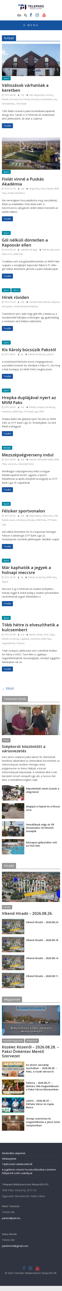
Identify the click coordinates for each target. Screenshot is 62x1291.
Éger (52, 634)
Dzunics (49, 95)
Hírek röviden (15, 297)
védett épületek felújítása (26, 306)
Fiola (43, 188)
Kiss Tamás (24, 99)
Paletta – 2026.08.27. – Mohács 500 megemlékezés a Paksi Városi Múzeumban (42, 1086)
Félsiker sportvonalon (23, 511)
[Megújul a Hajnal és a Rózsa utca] (13, 805)
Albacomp (48, 515)
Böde (40, 634)
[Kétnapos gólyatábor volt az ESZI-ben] (13, 840)
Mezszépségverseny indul (28, 455)
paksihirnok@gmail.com (15, 1246)
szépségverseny (26, 463)
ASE (31, 95)
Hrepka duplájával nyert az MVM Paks (29, 400)
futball (5, 99)
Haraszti (13, 99)
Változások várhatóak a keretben (25, 87)
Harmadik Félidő (45, 459)
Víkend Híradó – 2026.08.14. (42, 958)
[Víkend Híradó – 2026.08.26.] (31, 873)
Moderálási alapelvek (13, 1153)
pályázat (55, 302)
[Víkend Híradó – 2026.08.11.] (13, 974)
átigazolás (39, 95)
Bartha (32, 634)
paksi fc (50, 354)
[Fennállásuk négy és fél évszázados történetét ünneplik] (13, 823)
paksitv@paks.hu (11, 1218)
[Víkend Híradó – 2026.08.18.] (13, 938)
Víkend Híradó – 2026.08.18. (42, 940)
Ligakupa (24, 638)
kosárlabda (46, 99)
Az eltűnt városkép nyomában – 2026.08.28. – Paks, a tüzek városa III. (41, 1068)
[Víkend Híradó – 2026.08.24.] (13, 920)
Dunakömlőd (35, 302)
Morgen (31, 520)
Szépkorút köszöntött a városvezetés (23, 748)
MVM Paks (18, 254)
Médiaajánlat (9, 1158)
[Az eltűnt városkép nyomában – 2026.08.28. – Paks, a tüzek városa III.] (13, 1063)
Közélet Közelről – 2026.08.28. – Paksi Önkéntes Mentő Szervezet (30, 1051)
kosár (12, 520)
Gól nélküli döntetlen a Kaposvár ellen (25, 242)
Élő (19, 15)
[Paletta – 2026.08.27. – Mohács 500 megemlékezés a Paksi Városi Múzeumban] (13, 1081)
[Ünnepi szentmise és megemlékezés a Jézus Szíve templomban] (13, 1117)
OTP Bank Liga (31, 411)
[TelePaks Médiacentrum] (31, 5)
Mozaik (7, 447)
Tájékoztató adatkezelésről (17, 1164)
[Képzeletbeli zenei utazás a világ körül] (13, 787)
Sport (6, 78)
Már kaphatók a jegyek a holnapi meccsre (26, 570)
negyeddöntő (8, 643)
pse (55, 99)
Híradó (7, 907)
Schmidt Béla (8, 103)
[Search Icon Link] (25, 15)
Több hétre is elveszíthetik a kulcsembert (30, 627)
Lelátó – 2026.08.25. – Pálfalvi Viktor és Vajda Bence (40, 1104)
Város (16, 290)
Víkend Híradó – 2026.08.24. (42, 922)
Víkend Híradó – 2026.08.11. (42, 976)
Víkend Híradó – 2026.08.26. (27, 913)
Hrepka (40, 407)
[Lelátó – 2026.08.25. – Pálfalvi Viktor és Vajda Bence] (13, 1099)
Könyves (35, 99)
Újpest (5, 581)
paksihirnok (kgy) (29, 249)
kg (22, 354)
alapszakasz (35, 515)
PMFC (41, 411)
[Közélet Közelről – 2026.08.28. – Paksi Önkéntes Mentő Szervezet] (31, 1007)
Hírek (6, 740)
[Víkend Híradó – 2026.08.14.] (13, 956)
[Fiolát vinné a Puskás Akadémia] (31, 139)
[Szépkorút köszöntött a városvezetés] (31, 706)
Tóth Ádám (21, 103)
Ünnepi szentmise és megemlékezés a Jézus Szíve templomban (43, 1122)
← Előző (8, 688)
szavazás (12, 463)
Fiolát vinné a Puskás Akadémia (23, 181)
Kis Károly (40, 354)
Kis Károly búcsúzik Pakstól (29, 349)
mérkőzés (6, 411)
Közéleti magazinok (13, 1040)
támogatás (7, 306)
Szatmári (20, 643)
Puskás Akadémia (16, 193)
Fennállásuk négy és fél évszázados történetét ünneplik (40, 828)
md (23, 95)
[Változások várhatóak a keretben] (31, 46)
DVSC (46, 634)
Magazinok (32, 1040)
